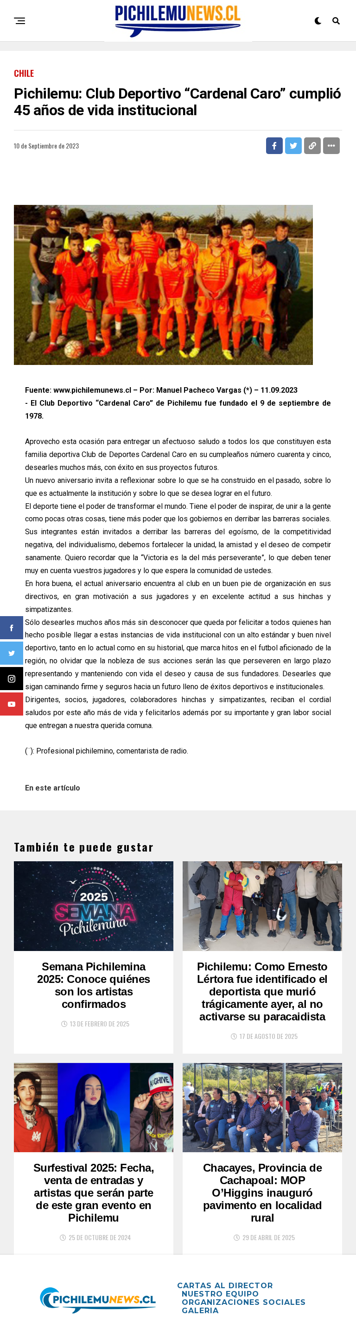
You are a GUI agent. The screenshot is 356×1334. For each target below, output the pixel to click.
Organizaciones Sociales (244, 1302)
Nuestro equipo (220, 1294)
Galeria (200, 1310)
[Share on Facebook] (274, 145)
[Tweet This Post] (293, 145)
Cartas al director (225, 1285)
